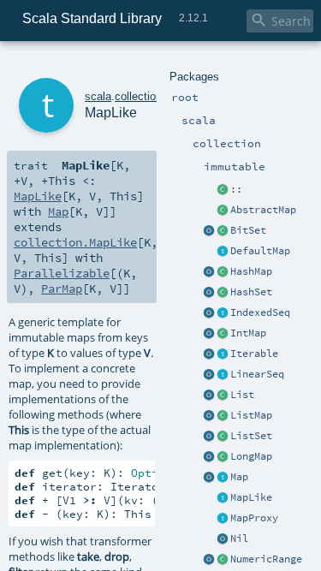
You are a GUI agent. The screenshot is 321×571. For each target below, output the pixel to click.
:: (236, 189)
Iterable (254, 354)
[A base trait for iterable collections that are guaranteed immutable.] (222, 354)
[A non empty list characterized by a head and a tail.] (222, 190)
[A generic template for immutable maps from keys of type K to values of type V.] (222, 498)
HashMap (251, 271)
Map (239, 477)
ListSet (251, 436)
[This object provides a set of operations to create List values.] (209, 395)
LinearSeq (257, 374)
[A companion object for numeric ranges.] (209, 560)
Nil (239, 538)
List (242, 395)
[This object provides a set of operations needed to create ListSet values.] (209, 436)
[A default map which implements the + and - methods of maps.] (222, 252)
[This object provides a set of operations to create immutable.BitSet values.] (209, 231)
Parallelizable (62, 273)
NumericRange (266, 559)
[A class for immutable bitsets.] (222, 231)
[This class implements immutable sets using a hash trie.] (222, 293)
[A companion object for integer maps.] (209, 334)
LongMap (251, 456)
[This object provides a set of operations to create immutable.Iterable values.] (209, 354)
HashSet (251, 292)
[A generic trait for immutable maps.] (222, 478)
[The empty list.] (222, 539)
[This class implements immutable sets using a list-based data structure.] (222, 436)
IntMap (248, 333)
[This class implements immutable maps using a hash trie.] (222, 272)
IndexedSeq (260, 312)
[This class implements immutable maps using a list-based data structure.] (222, 416)
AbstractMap (263, 210)
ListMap (251, 415)
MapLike (251, 497)
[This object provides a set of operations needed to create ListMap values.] (209, 416)
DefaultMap (260, 251)
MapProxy (254, 518)
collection (138, 96)
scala (98, 96)
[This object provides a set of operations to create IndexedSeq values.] (209, 313)
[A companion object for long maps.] (209, 457)
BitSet (248, 230)
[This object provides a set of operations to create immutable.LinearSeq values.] (209, 375)
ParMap (61, 288)
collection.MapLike (75, 242)
